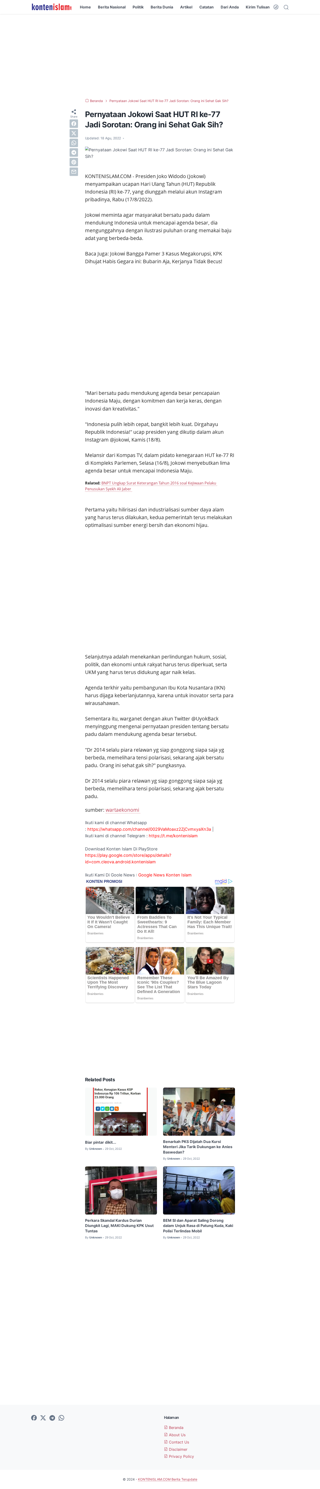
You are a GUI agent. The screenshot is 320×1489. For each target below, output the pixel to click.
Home (85, 7)
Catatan (206, 7)
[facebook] (74, 123)
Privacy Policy (181, 1456)
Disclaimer (177, 1449)
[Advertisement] (160, 56)
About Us (177, 1434)
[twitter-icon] (43, 1418)
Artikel (186, 7)
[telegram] (74, 152)
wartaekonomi (123, 809)
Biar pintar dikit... (100, 1142)
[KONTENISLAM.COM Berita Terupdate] (51, 7)
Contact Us (178, 1442)
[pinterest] (74, 162)
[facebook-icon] (34, 1418)
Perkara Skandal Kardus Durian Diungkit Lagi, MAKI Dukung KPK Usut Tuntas (119, 1225)
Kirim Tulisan (258, 7)
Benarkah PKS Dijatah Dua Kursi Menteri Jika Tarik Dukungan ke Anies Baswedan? (197, 1146)
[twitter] (74, 133)
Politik (138, 7)
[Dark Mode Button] (276, 7)
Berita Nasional (112, 7)
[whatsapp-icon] (61, 1418)
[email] (74, 172)
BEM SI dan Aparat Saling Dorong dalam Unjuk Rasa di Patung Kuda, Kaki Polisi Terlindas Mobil (198, 1225)
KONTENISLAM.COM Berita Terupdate (167, 1479)
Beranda (175, 1427)
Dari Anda (230, 7)
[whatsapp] (74, 143)
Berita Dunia (162, 7)
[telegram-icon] (52, 1418)
